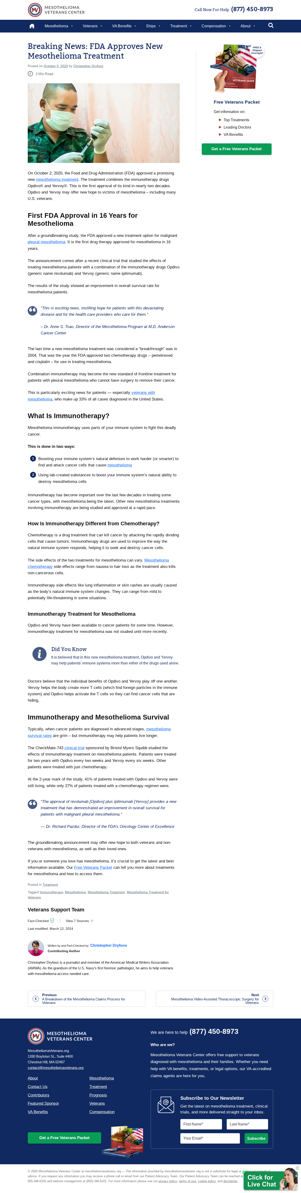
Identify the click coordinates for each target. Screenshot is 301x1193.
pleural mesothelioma (46, 242)
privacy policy (167, 1181)
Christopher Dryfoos (88, 66)
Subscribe (256, 1138)
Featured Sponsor (43, 1103)
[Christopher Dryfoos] (36, 948)
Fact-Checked (38, 921)
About (245, 26)
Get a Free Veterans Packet (64, 1138)
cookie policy (207, 1181)
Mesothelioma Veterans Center (56, 10)
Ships (151, 26)
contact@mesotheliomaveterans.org (55, 1068)
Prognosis (98, 1095)
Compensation (214, 26)
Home (35, 26)
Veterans (90, 26)
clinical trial (74, 748)
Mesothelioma (56, 26)
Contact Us (38, 1086)
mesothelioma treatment (57, 179)
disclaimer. (230, 1181)
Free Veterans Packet (93, 867)
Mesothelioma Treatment (106, 892)
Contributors (38, 1095)
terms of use (187, 1181)
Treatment (178, 26)
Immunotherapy (51, 892)
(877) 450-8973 (194, 1031)
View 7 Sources (77, 920)
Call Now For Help (234, 9)
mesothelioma (119, 465)
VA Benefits (121, 26)
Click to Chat (270, 1180)
